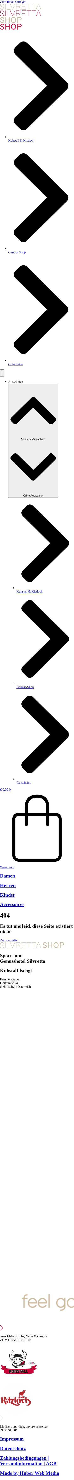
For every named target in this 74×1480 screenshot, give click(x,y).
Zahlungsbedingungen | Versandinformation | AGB (28, 1460)
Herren (8, 885)
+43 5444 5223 (10, 993)
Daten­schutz (13, 1448)
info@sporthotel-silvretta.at (17, 997)
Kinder (7, 895)
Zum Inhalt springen (13, 1)
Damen (7, 876)
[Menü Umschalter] (2, 373)
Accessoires (12, 904)
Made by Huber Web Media (29, 1473)
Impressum (12, 1439)
